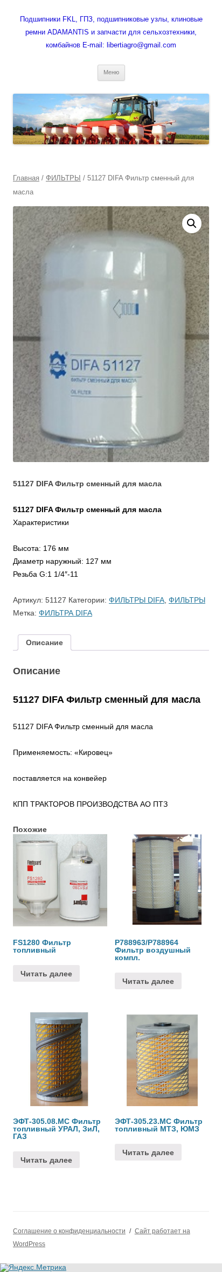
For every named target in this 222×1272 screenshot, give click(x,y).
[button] (192, 223)
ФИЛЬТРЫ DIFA (136, 600)
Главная (26, 178)
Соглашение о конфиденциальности (69, 1231)
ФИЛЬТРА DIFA (65, 613)
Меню (111, 72)
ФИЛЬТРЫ (63, 178)
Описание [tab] (44, 642)
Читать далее (46, 973)
